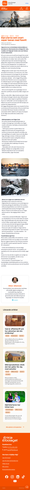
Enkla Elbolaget (9, 409)
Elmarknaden (14, 336)
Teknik (17, 36)
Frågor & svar (5, 464)
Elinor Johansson (15, 286)
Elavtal (7, 336)
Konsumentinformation (8, 469)
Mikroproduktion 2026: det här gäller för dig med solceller (15, 367)
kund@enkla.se (12, 450)
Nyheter (12, 36)
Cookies (3, 488)
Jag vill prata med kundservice (10, 461)
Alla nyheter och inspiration (13, 427)
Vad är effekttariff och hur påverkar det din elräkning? (14, 331)
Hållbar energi (4, 36)
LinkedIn (15, 300)
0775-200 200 (12, 447)
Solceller (8, 374)
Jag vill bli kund (6, 458)
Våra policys (5, 466)
